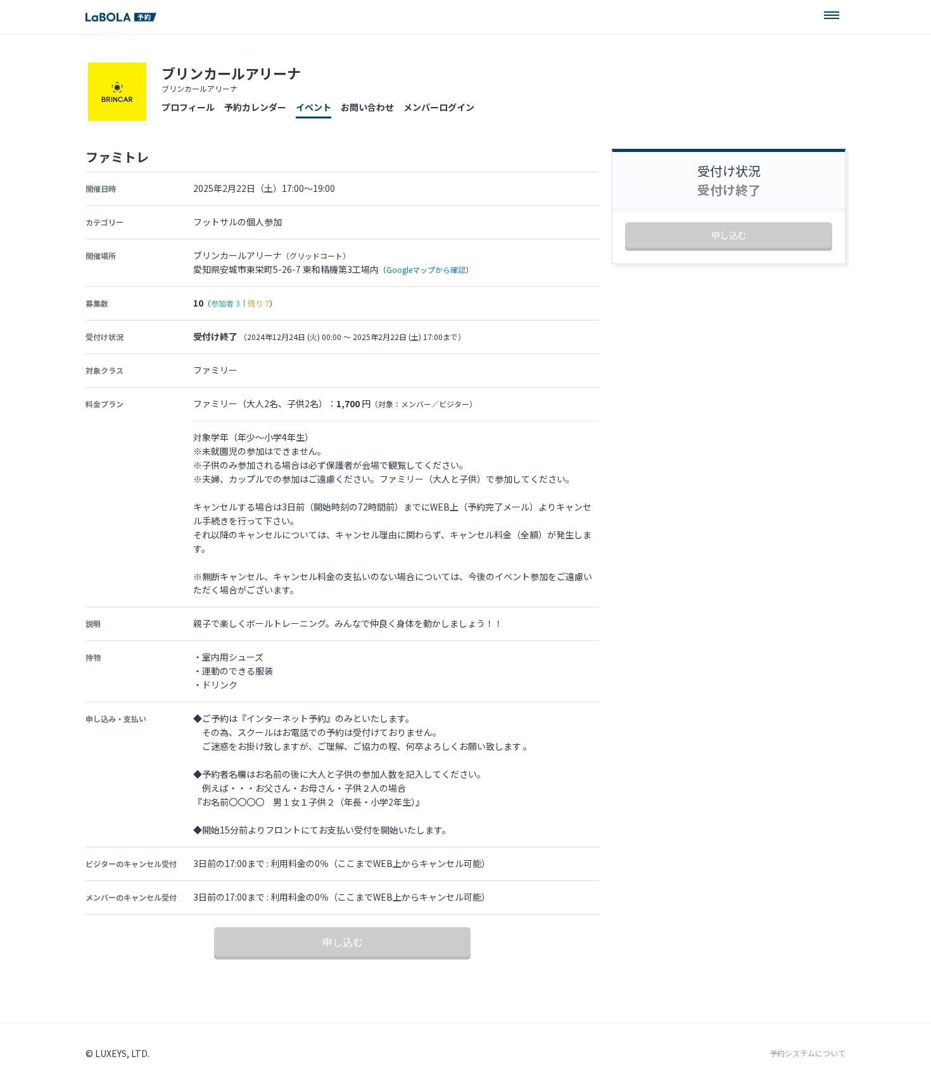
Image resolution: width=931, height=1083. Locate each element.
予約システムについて (808, 1053)
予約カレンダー (255, 107)
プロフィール (188, 107)
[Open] (832, 15)
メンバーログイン (438, 107)
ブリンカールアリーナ (231, 73)
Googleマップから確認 (426, 269)
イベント (313, 107)
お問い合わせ (367, 107)
